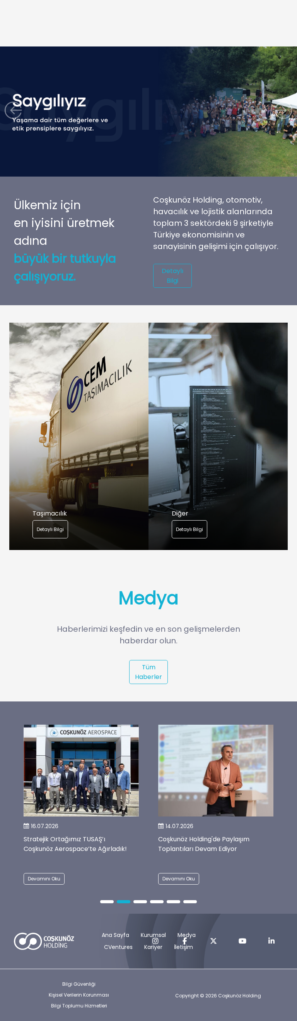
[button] (15, 111)
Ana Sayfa (115, 935)
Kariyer (153, 947)
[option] (78, 436)
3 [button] (140, 902)
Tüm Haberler (148, 672)
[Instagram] (155, 941)
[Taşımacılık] (78, 436)
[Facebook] (184, 941)
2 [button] (123, 902)
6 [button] (190, 902)
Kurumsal (153, 935)
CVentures (118, 947)
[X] (213, 941)
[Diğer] (218, 436)
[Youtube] (242, 941)
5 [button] (174, 902)
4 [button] (157, 902)
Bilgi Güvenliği (79, 984)
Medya (187, 935)
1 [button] (107, 902)
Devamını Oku (44, 878)
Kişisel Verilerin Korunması (79, 995)
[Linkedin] (271, 941)
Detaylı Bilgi (172, 275)
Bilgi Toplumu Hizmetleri (79, 1005)
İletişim (183, 947)
